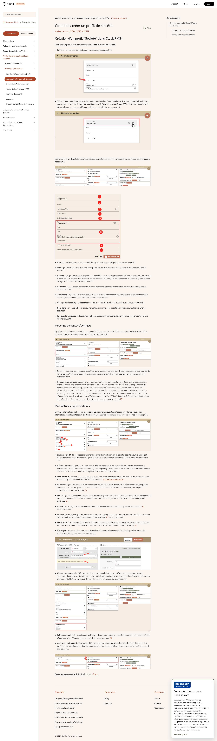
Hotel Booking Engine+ (65, 708)
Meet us (108, 703)
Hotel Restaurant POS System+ (69, 717)
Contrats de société (14, 94)
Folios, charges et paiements (15, 46)
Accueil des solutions (64, 18)
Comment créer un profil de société (20, 79)
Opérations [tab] (11, 33)
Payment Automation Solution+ (69, 722)
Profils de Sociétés (119, 18)
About (157, 698)
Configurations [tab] (27, 33)
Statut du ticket (29, 22)
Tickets (185, 4)
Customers (159, 708)
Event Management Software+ (68, 703)
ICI (121, 399)
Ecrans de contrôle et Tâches (15, 51)
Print (149, 28)
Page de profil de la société (17, 84)
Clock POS (7, 130)
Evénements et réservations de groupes (16, 111)
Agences (9, 99)
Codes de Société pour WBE (17, 89)
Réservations (8, 41)
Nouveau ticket (12, 22)
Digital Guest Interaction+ (66, 712)
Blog (107, 698)
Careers (157, 703)
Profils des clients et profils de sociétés (15, 57)
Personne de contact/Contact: (183, 30)
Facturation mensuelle (113, 479)
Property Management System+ (69, 698)
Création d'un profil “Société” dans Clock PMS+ (183, 24)
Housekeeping (9, 117)
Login (209, 4)
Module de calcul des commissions (20, 104)
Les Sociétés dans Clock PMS (18, 74)
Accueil (174, 4)
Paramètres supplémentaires (183, 35)
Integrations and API (64, 727)
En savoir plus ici (181, 734)
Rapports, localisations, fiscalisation (13, 124)
